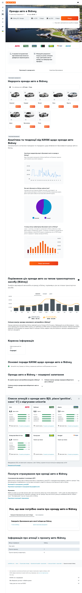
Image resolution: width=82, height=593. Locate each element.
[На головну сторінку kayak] (11, 2)
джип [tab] (50, 293)
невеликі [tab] (37, 293)
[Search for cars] (3, 14)
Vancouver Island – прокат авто (55, 563)
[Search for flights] (3, 7)
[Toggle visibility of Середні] (47, 218)
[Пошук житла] (3, 10)
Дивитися (18, 106)
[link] (43, 263)
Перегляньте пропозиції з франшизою (18, 498)
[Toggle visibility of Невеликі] (36, 218)
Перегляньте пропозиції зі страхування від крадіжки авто (24, 486)
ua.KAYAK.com (11, 563)
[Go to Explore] (3, 18)
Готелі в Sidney (15, 524)
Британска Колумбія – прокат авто (38, 563)
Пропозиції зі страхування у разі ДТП (18, 484)
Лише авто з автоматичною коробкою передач (66, 23)
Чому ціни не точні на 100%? (18, 583)
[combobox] (17, 14)
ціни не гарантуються (43, 572)
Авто (17, 563)
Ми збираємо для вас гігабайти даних (21, 580)
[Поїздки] (3, 26)
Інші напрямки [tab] (39, 515)
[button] (2, 2)
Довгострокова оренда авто (40, 524)
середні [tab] (45, 293)
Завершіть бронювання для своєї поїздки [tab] (21, 515)
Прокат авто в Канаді (24, 563)
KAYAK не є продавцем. (16, 577)
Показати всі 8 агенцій (14, 465)
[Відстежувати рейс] (3, 22)
